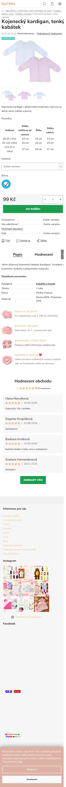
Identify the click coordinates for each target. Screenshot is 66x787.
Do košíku (33, 209)
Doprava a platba (11, 515)
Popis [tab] (17, 254)
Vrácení (6, 524)
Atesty (6, 532)
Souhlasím (32, 779)
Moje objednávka (11, 553)
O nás (6, 536)
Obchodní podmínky (12, 545)
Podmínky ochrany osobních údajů (19, 549)
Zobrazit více (33, 480)
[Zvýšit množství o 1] (60, 199)
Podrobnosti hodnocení (49, 33)
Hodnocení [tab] (44, 254)
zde (20, 761)
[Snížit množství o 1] (45, 199)
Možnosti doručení (12, 229)
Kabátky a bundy (45, 284)
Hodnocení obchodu (33, 381)
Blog (5, 541)
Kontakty (7, 528)
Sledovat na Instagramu (28, 617)
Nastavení (32, 769)
